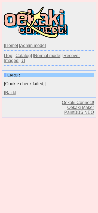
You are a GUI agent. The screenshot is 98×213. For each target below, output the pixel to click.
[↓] (22, 60)
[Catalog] (23, 55)
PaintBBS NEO (79, 112)
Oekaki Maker (80, 107)
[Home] (11, 45)
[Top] (8, 55)
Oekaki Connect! (78, 102)
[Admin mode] (32, 45)
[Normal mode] (47, 55)
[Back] (10, 92)
